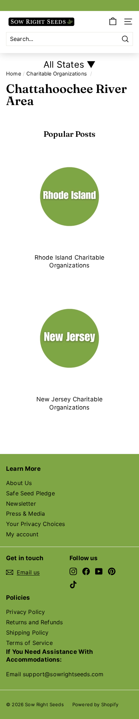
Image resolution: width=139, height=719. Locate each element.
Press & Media (25, 513)
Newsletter (21, 503)
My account (22, 534)
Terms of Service (29, 642)
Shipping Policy (27, 632)
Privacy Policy (25, 611)
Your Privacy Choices (35, 523)
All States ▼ (69, 64)
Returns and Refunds (34, 622)
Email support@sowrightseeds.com (54, 674)
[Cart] (112, 21)
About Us (19, 482)
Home (13, 74)
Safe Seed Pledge (30, 493)
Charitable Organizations (56, 74)
